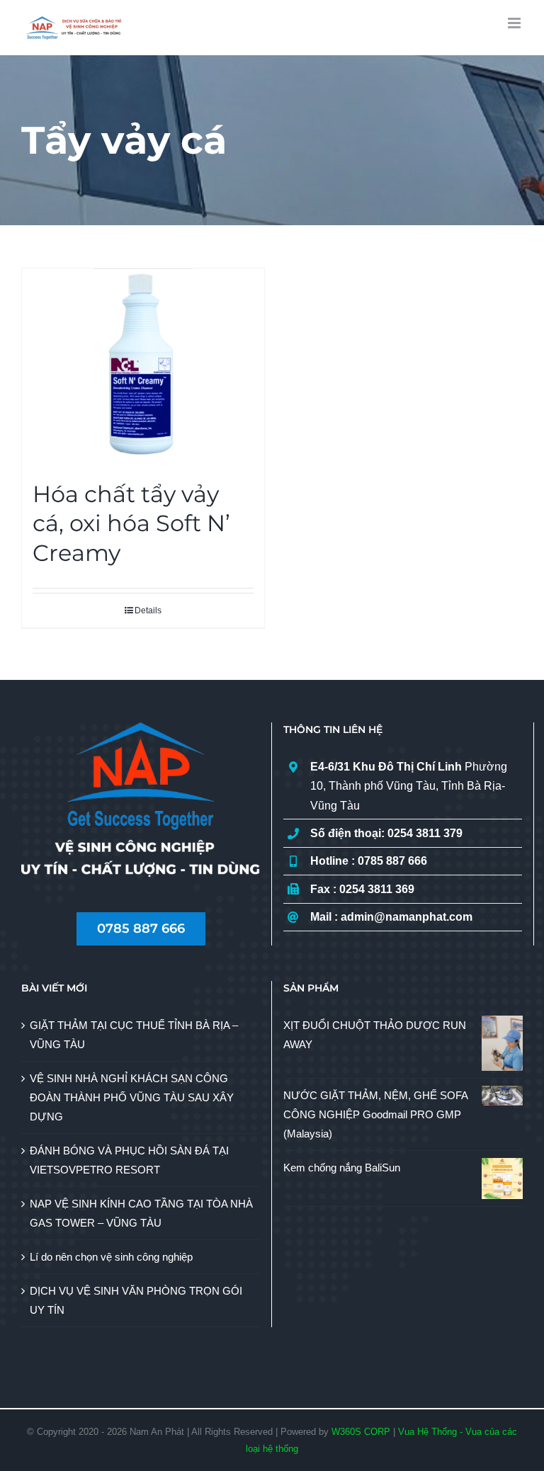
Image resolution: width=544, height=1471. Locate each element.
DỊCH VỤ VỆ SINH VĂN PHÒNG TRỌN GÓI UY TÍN (136, 1300)
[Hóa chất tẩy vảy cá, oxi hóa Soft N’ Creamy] (143, 366)
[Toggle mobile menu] (515, 23)
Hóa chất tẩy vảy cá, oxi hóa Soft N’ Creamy (131, 523)
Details (148, 610)
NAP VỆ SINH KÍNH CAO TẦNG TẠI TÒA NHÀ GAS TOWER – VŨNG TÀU (141, 1213)
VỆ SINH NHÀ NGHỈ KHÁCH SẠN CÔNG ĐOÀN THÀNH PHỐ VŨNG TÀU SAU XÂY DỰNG (132, 1097)
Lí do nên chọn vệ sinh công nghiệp (111, 1257)
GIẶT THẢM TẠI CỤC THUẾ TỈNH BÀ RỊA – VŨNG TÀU (134, 1034)
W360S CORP (361, 1431)
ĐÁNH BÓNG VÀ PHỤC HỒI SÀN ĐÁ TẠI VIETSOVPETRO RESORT (129, 1160)
